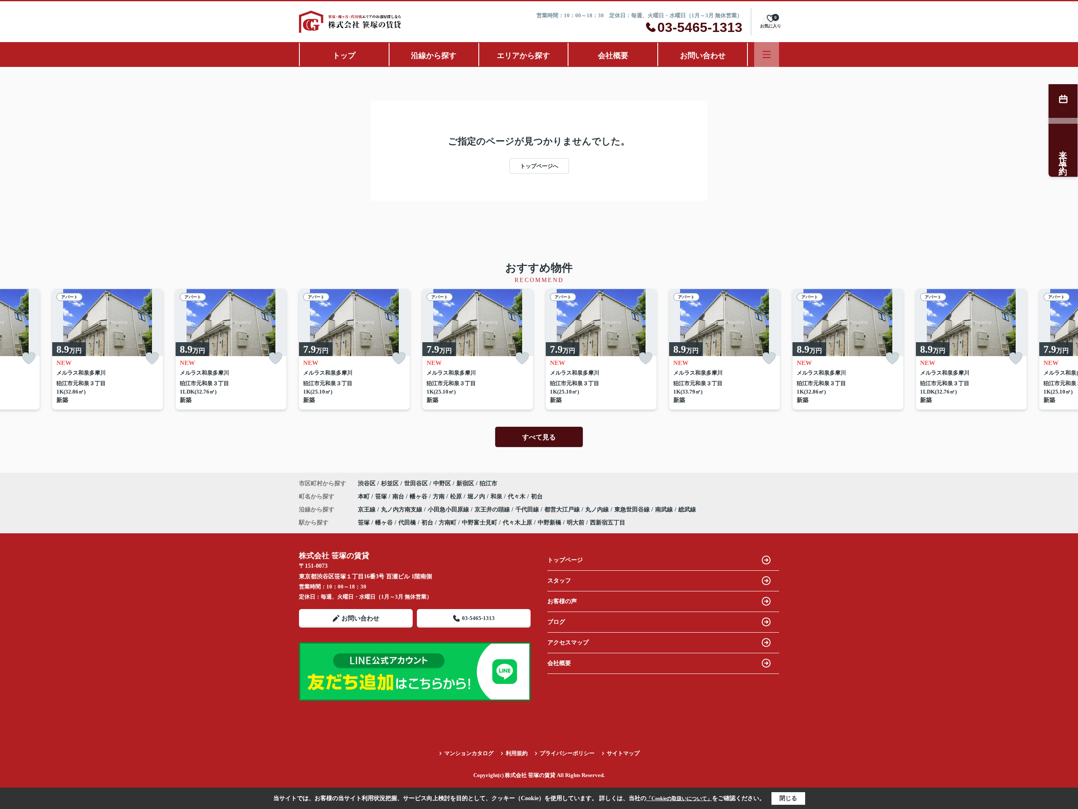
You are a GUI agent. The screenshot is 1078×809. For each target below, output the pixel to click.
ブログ (556, 622)
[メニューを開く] (766, 54)
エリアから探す (523, 55)
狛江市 (488, 483)
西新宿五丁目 (607, 522)
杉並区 (390, 483)
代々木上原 (517, 522)
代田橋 (407, 522)
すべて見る (539, 437)
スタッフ (559, 580)
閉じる (788, 798)
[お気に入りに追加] (28, 358)
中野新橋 (549, 522)
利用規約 (517, 753)
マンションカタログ (469, 753)
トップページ (565, 560)
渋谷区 (367, 483)
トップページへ (539, 166)
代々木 (517, 496)
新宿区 (465, 483)
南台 (399, 496)
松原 (457, 496)
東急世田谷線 (632, 509)
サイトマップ (623, 753)
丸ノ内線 (598, 509)
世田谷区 (416, 483)
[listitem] (354, 349)
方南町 (447, 522)
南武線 (665, 509)
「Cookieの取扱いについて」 (679, 798)
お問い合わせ (703, 55)
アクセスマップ (568, 642)
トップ (344, 55)
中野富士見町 (479, 522)
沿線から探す (433, 55)
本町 (364, 496)
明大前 (575, 522)
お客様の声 (562, 601)
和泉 (497, 496)
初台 (537, 496)
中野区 (442, 483)
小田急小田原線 (449, 509)
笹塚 (382, 496)
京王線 (367, 509)
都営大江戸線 (563, 509)
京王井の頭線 (493, 509)
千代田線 (528, 509)
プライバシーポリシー (567, 753)
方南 (439, 496)
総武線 (687, 509)
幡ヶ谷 (419, 496)
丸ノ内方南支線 (402, 509)
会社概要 (613, 55)
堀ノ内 (477, 496)
